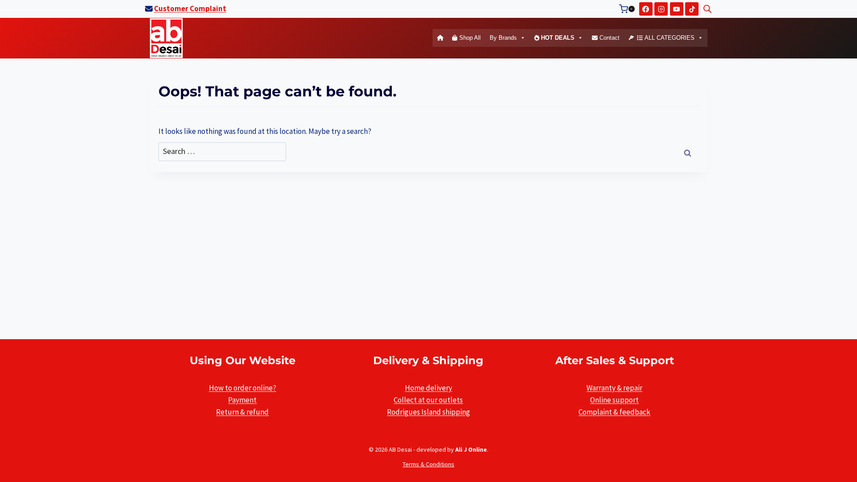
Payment (242, 400)
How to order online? (242, 388)
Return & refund (242, 412)
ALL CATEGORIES (669, 37)
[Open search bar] (707, 9)
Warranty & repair (614, 388)
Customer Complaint (190, 8)
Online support (614, 400)
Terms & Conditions (428, 464)
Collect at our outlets (428, 400)
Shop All (469, 37)
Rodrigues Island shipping (428, 412)
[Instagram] (661, 9)
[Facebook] (646, 9)
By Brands (503, 37)
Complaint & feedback (614, 412)
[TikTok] (692, 9)
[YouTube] (676, 9)
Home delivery (428, 388)
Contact (609, 37)
